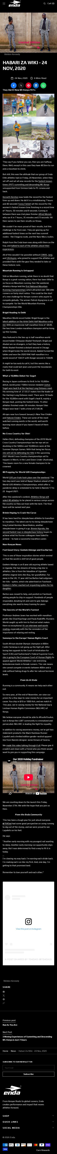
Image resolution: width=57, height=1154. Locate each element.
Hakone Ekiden (14, 418)
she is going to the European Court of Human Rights (27, 657)
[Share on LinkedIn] (36, 85)
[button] (4, 3)
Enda (12, 1137)
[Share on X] (21, 85)
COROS (44, 255)
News (13, 1051)
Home (5, 1051)
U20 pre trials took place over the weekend (29, 477)
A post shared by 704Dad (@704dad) (28, 959)
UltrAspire (11, 258)
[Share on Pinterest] (28, 85)
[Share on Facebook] (14, 85)
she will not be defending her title (18, 453)
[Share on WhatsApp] (43, 85)
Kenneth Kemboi (10, 197)
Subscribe (28, 1074)
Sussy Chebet (24, 204)
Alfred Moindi (44, 214)
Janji (50, 255)
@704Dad (7, 823)
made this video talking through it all (23, 745)
